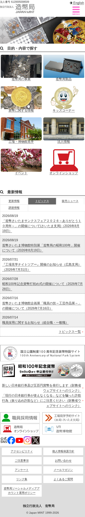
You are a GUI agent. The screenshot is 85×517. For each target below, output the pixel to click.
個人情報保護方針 (63, 451)
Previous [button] (4, 30)
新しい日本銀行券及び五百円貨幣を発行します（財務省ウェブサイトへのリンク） (41, 388)
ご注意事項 (22, 460)
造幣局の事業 (21, 65)
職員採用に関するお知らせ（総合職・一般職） (35, 322)
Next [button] (81, 30)
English (78, 3)
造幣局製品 (63, 65)
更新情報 (14, 201)
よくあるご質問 (63, 479)
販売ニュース (70, 201)
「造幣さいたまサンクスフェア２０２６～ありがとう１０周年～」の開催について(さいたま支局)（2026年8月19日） (41, 226)
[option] (42, 30)
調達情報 (14, 207)
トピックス (42, 201)
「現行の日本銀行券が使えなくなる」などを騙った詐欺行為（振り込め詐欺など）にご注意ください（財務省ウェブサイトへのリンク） (41, 400)
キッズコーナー (63, 97)
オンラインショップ (63, 159)
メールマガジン (63, 469)
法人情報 (63, 128)
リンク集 (21, 479)
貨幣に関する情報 (21, 97)
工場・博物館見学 (21, 128)
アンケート (22, 469)
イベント (21, 159)
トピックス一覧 (70, 331)
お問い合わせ (63, 460)
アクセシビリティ (22, 451)
